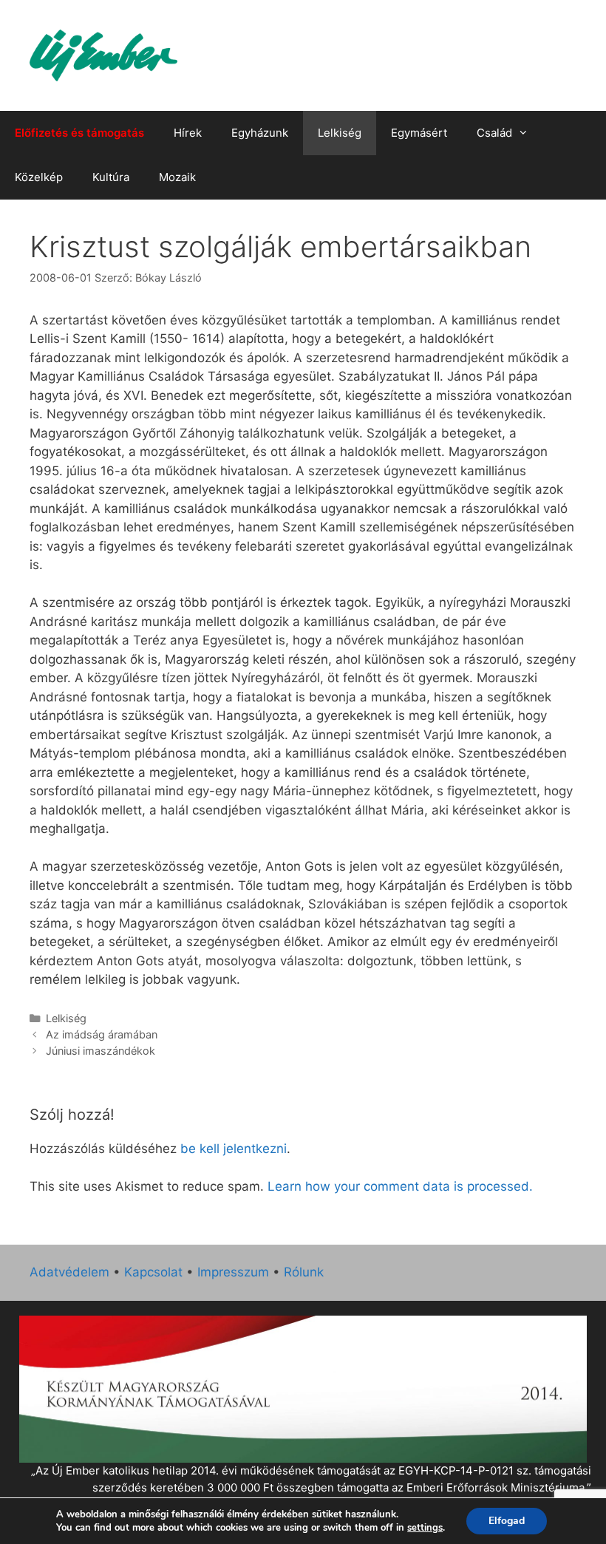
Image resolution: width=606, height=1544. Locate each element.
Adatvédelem (69, 1272)
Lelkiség (339, 133)
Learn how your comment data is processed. (400, 1186)
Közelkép (39, 177)
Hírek (188, 133)
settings (425, 1527)
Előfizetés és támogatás (79, 133)
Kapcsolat (153, 1272)
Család (494, 133)
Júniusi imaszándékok (100, 1050)
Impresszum (233, 1272)
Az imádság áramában (101, 1034)
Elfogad (506, 1521)
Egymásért (419, 133)
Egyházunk (259, 133)
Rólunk (304, 1272)
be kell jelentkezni (233, 1148)
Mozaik (177, 177)
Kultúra (110, 177)
